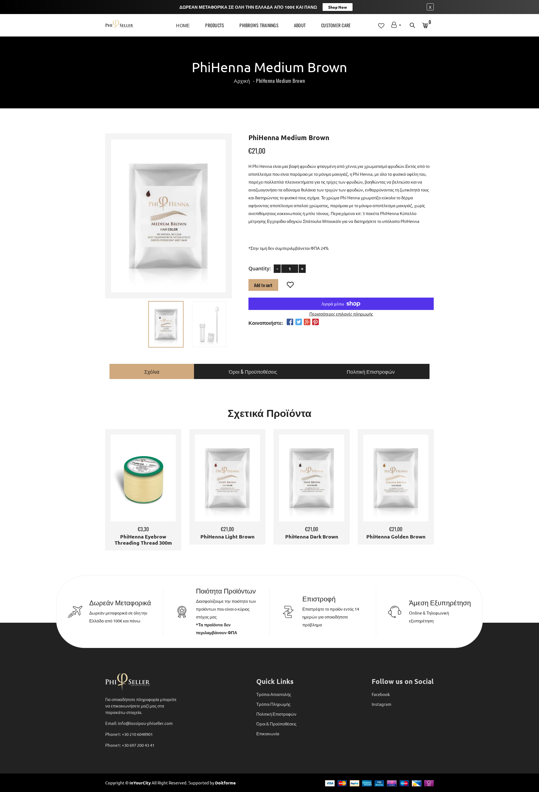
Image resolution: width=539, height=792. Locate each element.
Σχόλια (151, 371)
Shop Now (337, 7)
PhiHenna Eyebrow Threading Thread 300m (143, 539)
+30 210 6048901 (137, 734)
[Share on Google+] (307, 322)
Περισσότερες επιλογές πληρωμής (341, 313)
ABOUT (300, 25)
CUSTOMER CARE (336, 25)
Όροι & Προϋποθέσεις (276, 723)
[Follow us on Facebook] (290, 322)
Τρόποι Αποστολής (273, 694)
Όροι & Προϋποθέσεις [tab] (253, 371)
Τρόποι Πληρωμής (273, 704)
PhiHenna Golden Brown (396, 536)
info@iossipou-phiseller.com (145, 723)
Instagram (381, 704)
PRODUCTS (214, 25)
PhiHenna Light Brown (227, 536)
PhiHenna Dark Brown (311, 536)
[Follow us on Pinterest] (315, 322)
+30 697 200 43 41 (138, 745)
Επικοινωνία (267, 733)
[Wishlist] (290, 285)
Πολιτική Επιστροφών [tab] (371, 371)
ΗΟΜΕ (183, 25)
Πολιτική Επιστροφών (276, 713)
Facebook (381, 694)
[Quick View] (157, 486)
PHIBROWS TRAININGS (258, 25)
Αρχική (242, 80)
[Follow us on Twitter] (298, 322)
